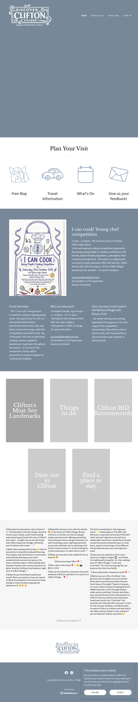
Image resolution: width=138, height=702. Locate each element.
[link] (30, 15)
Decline (95, 692)
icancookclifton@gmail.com (86, 277)
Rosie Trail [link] (113, 15)
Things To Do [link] (97, 15)
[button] (128, 15)
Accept (120, 692)
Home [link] (84, 15)
